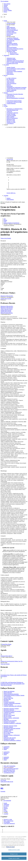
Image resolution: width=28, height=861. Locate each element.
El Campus (6, 64)
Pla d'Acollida (7, 733)
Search (5, 14)
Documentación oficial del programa (12, 711)
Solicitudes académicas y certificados (12, 723)
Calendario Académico (9, 712)
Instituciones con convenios (10, 720)
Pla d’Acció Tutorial (8, 732)
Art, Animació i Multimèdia (13, 39)
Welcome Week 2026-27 (6, 656)
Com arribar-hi (10, 123)
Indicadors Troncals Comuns (10, 725)
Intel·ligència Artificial (12, 43)
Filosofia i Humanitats (12, 50)
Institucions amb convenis (10, 737)
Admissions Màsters (11, 59)
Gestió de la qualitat (11, 115)
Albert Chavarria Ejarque (6, 309)
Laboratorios (7, 752)
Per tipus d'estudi (11, 24)
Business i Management (12, 44)
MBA (8, 46)
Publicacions (10, 86)
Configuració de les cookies (14, 849)
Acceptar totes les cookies (14, 858)
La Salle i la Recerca (11, 78)
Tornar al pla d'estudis (6, 238)
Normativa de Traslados (9, 722)
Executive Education (11, 32)
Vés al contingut (4, 1)
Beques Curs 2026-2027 (9, 771)
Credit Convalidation (8, 767)
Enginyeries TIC (10, 40)
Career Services (10, 95)
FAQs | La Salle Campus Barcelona (15, 62)
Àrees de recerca (10, 82)
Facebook (3, 791)
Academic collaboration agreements (12, 703)
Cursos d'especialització (12, 30)
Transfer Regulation (8, 704)
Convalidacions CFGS (9, 772)
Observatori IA (10, 91)
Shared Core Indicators (9, 691)
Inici (5, 218)
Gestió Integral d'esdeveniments (14, 100)
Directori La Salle (11, 120)
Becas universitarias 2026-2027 (11, 768)
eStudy (5, 749)
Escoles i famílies (8, 10)
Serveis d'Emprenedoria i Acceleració (15, 98)
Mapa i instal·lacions (8, 820)
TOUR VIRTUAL (11, 193)
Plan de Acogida (7, 716)
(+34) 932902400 (7, 800)
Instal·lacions (10, 72)
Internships (6, 700)
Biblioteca (6, 748)
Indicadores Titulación (9, 709)
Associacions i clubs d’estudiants (14, 71)
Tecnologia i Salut (11, 51)
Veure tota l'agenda (5, 664)
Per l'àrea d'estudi (11, 36)
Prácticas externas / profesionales (11, 718)
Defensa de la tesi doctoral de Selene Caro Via (11, 661)
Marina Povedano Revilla (7, 313)
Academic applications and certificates (13, 706)
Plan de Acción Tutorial (9, 715)
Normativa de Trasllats (9, 739)
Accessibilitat (7, 822)
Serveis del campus (11, 70)
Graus (8, 26)
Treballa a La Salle (11, 122)
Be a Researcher (10, 79)
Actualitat (6, 195)
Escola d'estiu (10, 34)
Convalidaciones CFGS (9, 770)
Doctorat (9, 35)
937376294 (3, 780)
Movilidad (6, 719)
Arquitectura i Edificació (12, 38)
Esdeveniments (10, 74)
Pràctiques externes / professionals (12, 735)
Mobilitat (6, 736)
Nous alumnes (7, 3)
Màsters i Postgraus (11, 28)
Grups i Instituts (10, 80)
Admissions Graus (11, 58)
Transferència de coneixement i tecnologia (16, 87)
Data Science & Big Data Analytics (15, 48)
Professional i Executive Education (15, 94)
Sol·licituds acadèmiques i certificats (12, 740)
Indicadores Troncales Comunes (11, 708)
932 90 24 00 (10, 159)
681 (2, 788)
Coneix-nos (9, 111)
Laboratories (6, 746)
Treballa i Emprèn (11, 67)
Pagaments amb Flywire (12, 63)
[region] (14, 846)
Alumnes (6, 5)
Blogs (5, 104)
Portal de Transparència (12, 118)
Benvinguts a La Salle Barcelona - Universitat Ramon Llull (15, 109)
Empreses (6, 7)
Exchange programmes (9, 702)
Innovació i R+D (11, 96)
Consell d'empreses (11, 103)
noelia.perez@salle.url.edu (7, 781)
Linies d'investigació (11, 83)
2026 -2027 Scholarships (9, 766)
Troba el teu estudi (11, 22)
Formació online (10, 31)
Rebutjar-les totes (14, 854)
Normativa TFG (7, 713)
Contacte (6, 124)
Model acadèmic (10, 116)
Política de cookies (10, 846)
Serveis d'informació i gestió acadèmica (16, 68)
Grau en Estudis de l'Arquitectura (11, 222)
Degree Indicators (8, 692)
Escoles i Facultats (11, 114)
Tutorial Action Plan (8, 698)
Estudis (5, 20)
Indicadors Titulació (8, 727)
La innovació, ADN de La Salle (14, 102)
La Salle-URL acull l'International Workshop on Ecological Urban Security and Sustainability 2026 (12, 683)
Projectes (9, 84)
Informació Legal (11, 119)
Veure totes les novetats (6, 685)
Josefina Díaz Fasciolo (6, 298)
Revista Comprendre (11, 90)
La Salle (5, 106)
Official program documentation (11, 694)
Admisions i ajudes (14, 54)
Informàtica (9, 42)
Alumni (5, 6)
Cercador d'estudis (11, 23)
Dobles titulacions (11, 27)
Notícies (8, 198)
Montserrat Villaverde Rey (7, 296)
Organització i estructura (12, 112)
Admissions (6, 55)
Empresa (6, 92)
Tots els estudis (13, 52)
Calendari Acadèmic (8, 729)
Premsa (5, 11)
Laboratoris (6, 757)
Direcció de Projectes (12, 47)
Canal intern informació (9, 823)
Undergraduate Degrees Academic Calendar (14, 695)
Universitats (6, 9)
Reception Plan (7, 699)
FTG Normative (7, 696)
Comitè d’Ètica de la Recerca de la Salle (16, 88)
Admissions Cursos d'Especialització (15, 60)
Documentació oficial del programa (12, 728)
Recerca (5, 75)
